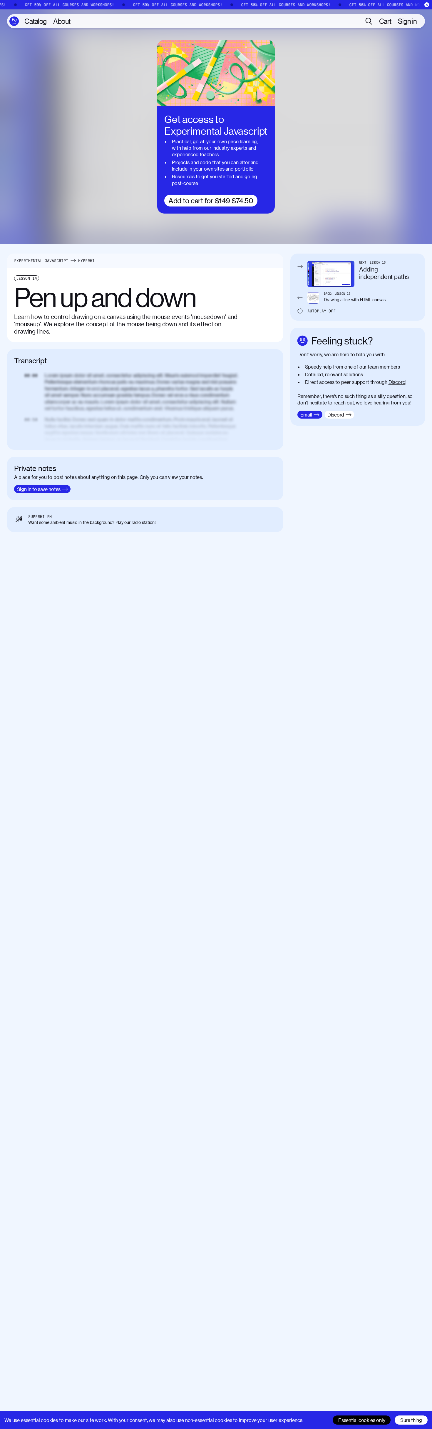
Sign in (407, 21)
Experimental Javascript (41, 261)
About (62, 21)
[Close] (427, 5)
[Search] (369, 21)
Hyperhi (86, 261)
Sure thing (411, 1420)
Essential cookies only (361, 1420)
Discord (397, 382)
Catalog (35, 21)
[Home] (14, 21)
